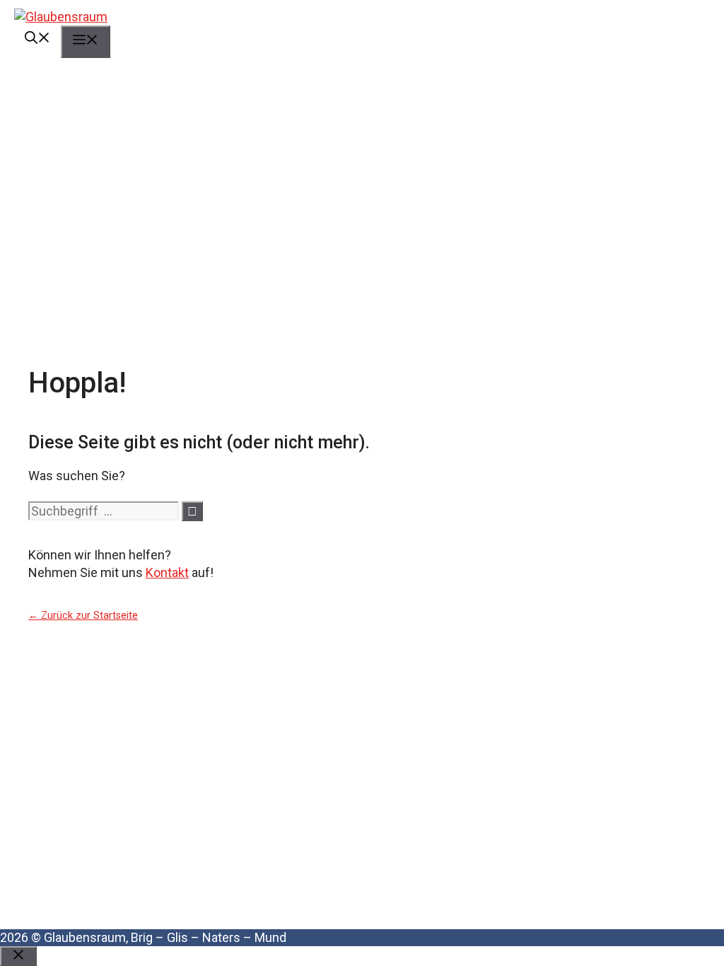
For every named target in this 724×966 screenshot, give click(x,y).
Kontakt (167, 572)
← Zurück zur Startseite (83, 616)
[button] (37, 39)
